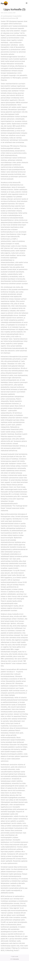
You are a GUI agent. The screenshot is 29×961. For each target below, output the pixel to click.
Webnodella (16, 959)
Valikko (26, 3)
